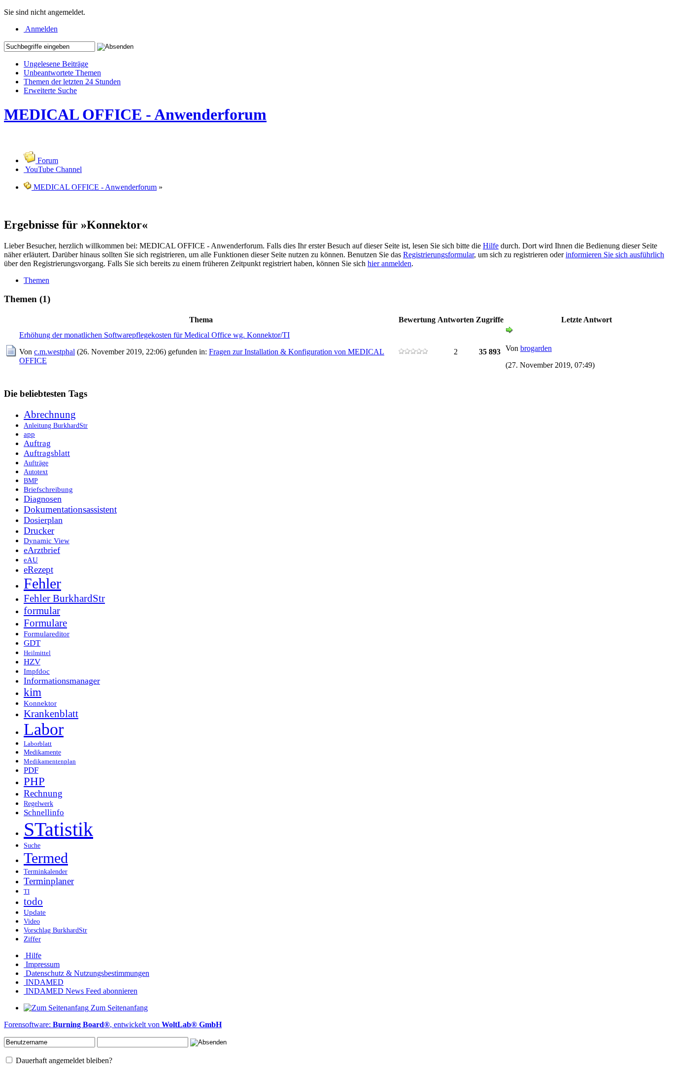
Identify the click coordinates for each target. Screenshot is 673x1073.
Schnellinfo (44, 812)
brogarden (536, 348)
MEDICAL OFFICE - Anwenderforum (135, 114)
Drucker (39, 530)
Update (35, 912)
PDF (31, 770)
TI (27, 891)
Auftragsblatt (47, 453)
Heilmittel (37, 653)
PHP (34, 781)
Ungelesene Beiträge (56, 64)
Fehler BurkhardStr (64, 598)
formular (42, 611)
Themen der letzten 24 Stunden (72, 81)
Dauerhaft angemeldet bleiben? (63, 1060)
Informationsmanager (62, 681)
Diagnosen (43, 499)
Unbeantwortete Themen (62, 73)
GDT (32, 643)
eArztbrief (42, 550)
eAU (31, 559)
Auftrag (37, 443)
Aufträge (36, 463)
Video (32, 921)
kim (32, 692)
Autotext (36, 472)
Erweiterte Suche (50, 90)
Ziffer (32, 939)
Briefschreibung (48, 489)
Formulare (45, 623)
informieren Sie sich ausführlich (615, 254)
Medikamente (42, 752)
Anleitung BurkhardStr (56, 425)
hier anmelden (389, 263)
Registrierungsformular (438, 254)
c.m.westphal (54, 351)
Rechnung (43, 793)
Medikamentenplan (50, 761)
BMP (31, 481)
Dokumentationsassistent (70, 509)
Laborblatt (38, 743)
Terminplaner (49, 881)
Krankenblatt (51, 714)
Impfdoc (37, 671)
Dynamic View (46, 540)
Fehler (42, 583)
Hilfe (491, 246)
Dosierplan (43, 520)
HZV (32, 661)
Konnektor (40, 703)
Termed (46, 858)
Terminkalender (45, 871)
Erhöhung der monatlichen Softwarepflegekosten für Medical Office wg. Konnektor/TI (154, 335)
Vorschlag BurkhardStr (55, 930)
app (29, 434)
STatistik (58, 829)
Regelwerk (38, 803)
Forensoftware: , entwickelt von (113, 1024)
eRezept (38, 569)
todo (33, 901)
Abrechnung (50, 414)
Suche (32, 845)
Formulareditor (46, 633)
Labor (44, 729)
